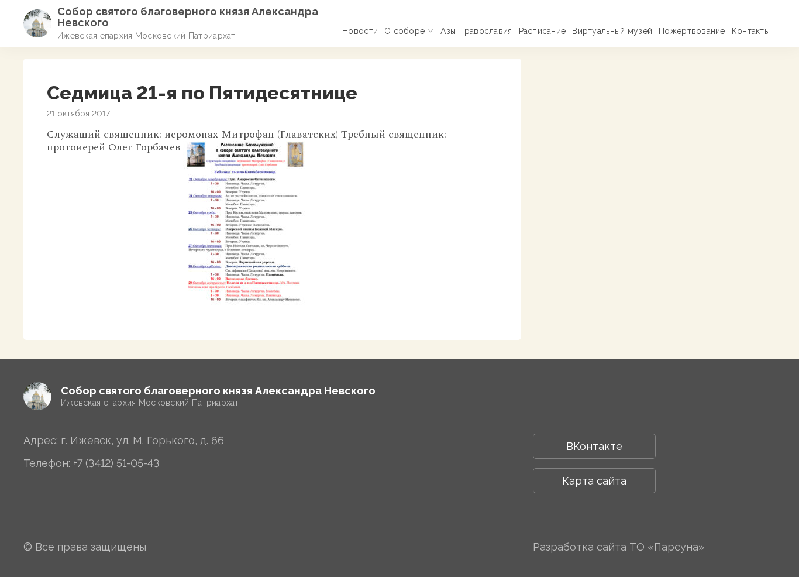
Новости (360, 31)
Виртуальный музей (612, 31)
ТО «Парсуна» (666, 547)
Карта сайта (594, 481)
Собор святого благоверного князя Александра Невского (187, 17)
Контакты (751, 31)
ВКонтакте (594, 446)
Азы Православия (476, 31)
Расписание (542, 31)
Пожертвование (692, 31)
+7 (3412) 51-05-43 (116, 463)
